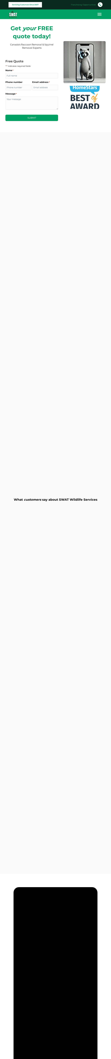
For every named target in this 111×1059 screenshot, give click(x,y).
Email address (41, 82)
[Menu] (99, 14)
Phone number (13, 82)
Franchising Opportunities (83, 5)
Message (11, 93)
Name (9, 70)
